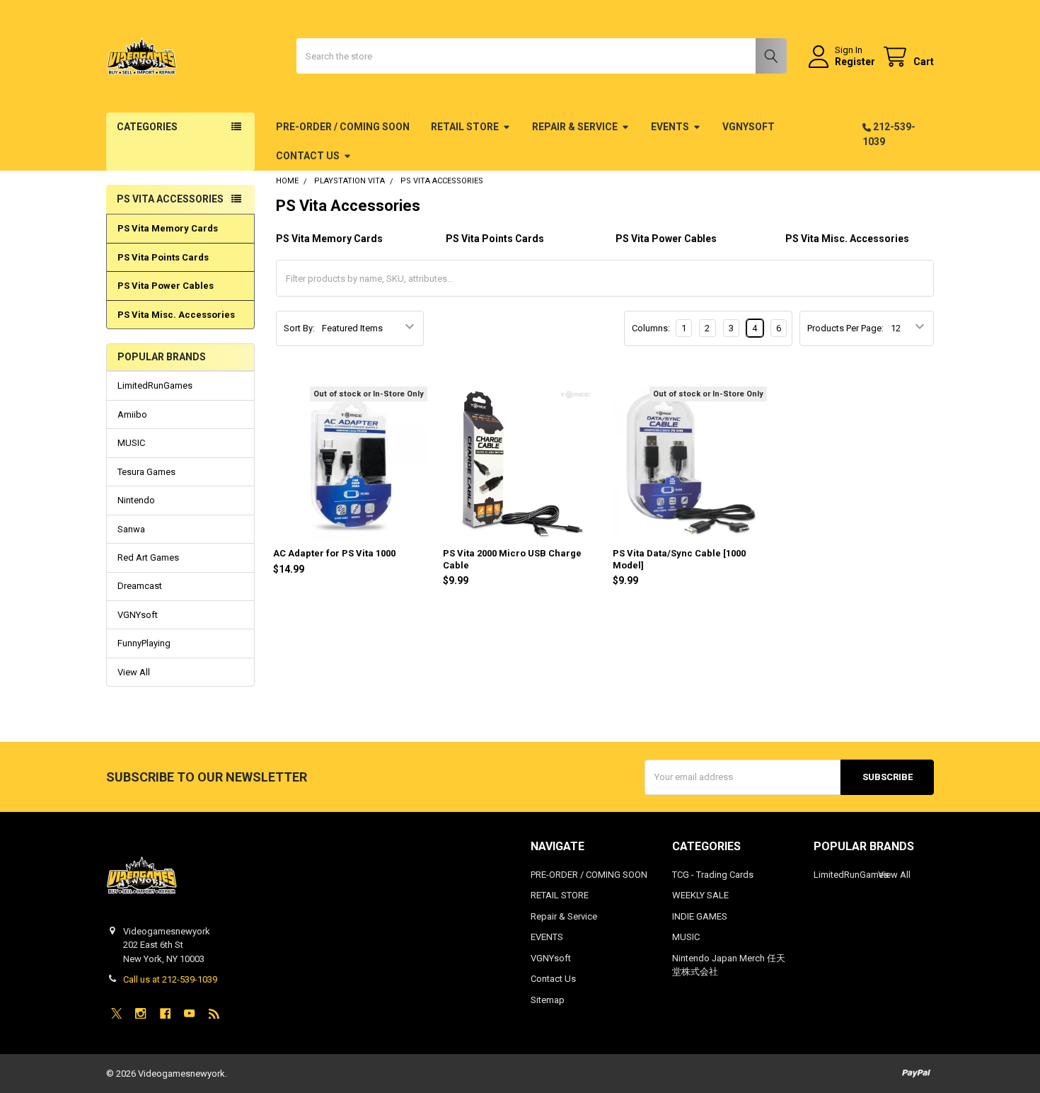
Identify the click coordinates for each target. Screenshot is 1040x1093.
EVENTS (670, 126)
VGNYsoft (748, 126)
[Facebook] (165, 1013)
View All (133, 672)
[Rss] (214, 1013)
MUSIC (131, 442)
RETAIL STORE (465, 126)
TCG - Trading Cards (712, 874)
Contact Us (308, 155)
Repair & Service (575, 126)
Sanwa (131, 529)
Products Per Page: (845, 328)
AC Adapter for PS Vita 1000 (334, 553)
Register (855, 61)
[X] (116, 1013)
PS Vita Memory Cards (167, 228)
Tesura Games (146, 472)
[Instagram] (140, 1013)
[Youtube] (189, 1013)
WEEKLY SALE (700, 895)
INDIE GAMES (699, 916)
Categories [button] (147, 126)
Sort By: (299, 328)
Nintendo (136, 500)
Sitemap (548, 1000)
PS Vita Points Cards (163, 257)
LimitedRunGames (154, 385)
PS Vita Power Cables (165, 285)
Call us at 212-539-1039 (170, 979)
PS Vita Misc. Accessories (176, 314)
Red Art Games (148, 557)
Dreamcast (139, 585)
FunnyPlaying (144, 643)
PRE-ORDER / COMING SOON (343, 126)
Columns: (651, 328)
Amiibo (132, 414)
